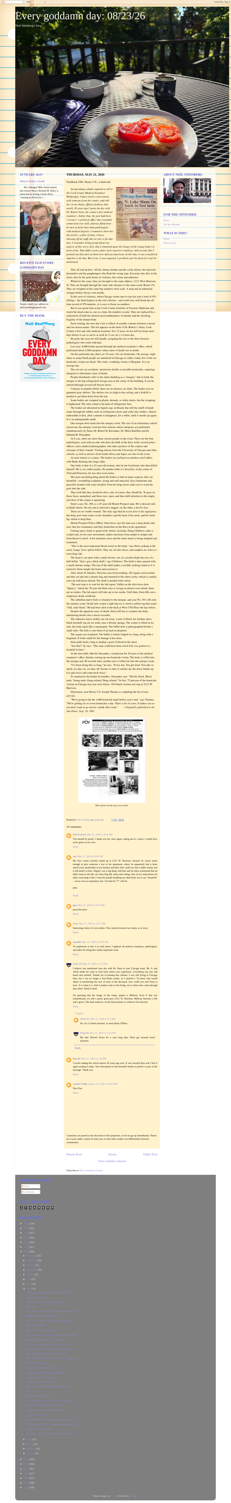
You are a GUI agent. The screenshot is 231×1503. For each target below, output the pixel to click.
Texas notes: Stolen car (37, 1363)
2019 (26, 1459)
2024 (26, 1233)
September (32, 1269)
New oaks (31, 1306)
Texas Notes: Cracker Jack (39, 1396)
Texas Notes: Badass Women (40, 1330)
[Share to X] (117, 820)
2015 (26, 1478)
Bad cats (30, 1391)
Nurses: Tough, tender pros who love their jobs (49, 1349)
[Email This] (112, 820)
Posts (26, 1186)
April (29, 1439)
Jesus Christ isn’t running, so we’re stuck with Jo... (51, 1419)
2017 (26, 1468)
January (31, 1453)
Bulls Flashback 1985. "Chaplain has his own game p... (53, 1358)
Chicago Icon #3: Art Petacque (41, 1377)
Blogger (133, 1496)
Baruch (76, 1058)
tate (75, 856)
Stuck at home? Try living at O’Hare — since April (51, 1335)
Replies (80, 1013)
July (29, 1279)
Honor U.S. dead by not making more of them (48, 1321)
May (29, 1288)
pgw (75, 905)
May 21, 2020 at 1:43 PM (93, 1058)
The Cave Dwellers (35, 1325)
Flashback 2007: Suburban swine (42, 1316)
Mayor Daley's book (32, 181)
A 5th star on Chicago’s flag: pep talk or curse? (49, 1344)
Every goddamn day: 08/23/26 (80, 16)
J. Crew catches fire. (36, 1414)
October (31, 1265)
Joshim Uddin (80, 1084)
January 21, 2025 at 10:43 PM (102, 1084)
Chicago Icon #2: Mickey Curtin (41, 1382)
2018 (26, 1464)
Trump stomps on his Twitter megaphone (46, 1302)
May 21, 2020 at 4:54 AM (99, 834)
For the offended (171, 224)
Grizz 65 (77, 963)
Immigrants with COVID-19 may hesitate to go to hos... (53, 1311)
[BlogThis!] (115, 820)
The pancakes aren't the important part (44, 1405)
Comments (28, 1191)
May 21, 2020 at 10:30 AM (91, 905)
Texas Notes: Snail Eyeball (39, 1428)
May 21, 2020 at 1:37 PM (94, 963)
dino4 (113, 1496)
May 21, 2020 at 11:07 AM (92, 923)
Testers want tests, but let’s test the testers (46, 1410)
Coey (75, 923)
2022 (26, 1242)
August (30, 1274)
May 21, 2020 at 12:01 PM (95, 942)
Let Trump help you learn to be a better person (48, 1400)
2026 (26, 1223)
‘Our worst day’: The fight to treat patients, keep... (50, 1433)
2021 (26, 1247)
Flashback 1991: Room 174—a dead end (46, 1339)
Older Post (150, 1154)
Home (112, 1154)
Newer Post (74, 1154)
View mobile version (112, 1161)
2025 (26, 1228)
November (32, 1260)
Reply (76, 846)
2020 (26, 1251)
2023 (26, 1237)
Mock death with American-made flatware (46, 1353)
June (29, 1283)
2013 (26, 1487)
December (32, 1255)
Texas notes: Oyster (35, 1297)
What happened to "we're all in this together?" (48, 1292)
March (30, 1444)
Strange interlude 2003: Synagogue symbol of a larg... (52, 1424)
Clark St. (85, 1019)
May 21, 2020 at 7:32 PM (102, 1019)
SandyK (77, 942)
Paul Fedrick (79, 834)
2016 (26, 1473)
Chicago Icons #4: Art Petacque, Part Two (46, 1372)
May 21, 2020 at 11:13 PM (103, 1033)
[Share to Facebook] (120, 820)
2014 (26, 1482)
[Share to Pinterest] (123, 820)
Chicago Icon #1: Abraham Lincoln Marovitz (48, 1386)
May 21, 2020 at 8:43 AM (90, 856)
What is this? (169, 243)
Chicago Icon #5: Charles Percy (41, 1367)
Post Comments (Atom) (91, 1170)
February (31, 1448)
